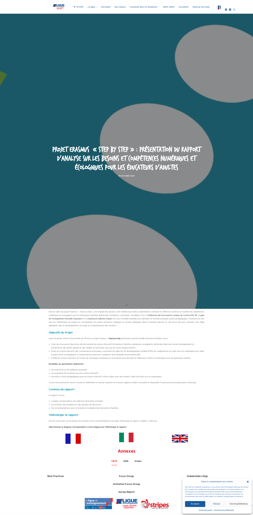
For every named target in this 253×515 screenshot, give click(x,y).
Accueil (80, 7)
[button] (247, 481)
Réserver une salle (201, 7)
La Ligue (91, 7)
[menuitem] (78, 7)
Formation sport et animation (143, 7)
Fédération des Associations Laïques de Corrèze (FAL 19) (172, 315)
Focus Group (126, 476)
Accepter (195, 504)
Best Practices (55, 476)
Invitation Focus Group (126, 484)
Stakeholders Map (197, 476)
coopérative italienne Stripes (99, 318)
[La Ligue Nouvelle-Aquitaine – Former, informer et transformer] (58, 7)
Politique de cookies (205, 510)
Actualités (183, 7)
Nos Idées (105, 7)
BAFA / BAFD (169, 7)
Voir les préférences (239, 504)
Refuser (216, 504)
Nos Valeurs (120, 7)
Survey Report (126, 492)
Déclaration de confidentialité (224, 510)
